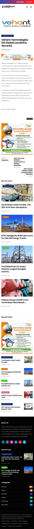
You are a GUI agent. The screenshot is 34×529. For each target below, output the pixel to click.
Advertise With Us (5, 523)
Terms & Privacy (5, 521)
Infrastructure (7, 36)
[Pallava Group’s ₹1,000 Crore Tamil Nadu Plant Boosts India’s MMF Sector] (17, 288)
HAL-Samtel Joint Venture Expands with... (10, 408)
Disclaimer (4, 526)
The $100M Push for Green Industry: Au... (10, 385)
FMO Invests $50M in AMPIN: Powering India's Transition (27, 172)
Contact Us (15, 523)
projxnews (4, 160)
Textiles (3, 497)
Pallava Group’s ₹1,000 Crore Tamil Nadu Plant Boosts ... (14, 301)
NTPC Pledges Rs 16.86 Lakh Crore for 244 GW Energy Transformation (10, 472)
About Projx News (22, 521)
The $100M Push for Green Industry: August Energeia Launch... (13, 269)
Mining (6, 217)
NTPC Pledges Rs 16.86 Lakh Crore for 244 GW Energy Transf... (17, 237)
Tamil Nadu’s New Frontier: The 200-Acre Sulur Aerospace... (16, 206)
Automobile (4, 504)
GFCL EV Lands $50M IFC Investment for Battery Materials (19, 162)
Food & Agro (4, 501)
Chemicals (4, 494)
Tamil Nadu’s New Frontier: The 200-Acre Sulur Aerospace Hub (11, 459)
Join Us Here (14, 521)
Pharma (3, 490)
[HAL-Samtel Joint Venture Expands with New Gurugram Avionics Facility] (28, 406)
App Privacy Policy (23, 523)
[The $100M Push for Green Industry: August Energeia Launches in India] (17, 254)
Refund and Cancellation (15, 526)
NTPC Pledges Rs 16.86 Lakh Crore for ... (11, 373)
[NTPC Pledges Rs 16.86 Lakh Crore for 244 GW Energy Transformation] (17, 223)
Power (5, 248)
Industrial (7, 281)
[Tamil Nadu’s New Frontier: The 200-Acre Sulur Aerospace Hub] (17, 193)
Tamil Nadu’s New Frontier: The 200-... (10, 361)
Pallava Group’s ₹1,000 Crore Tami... (11, 396)
